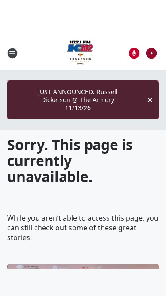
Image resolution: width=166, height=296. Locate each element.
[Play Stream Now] (151, 53)
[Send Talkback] (134, 53)
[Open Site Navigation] (12, 53)
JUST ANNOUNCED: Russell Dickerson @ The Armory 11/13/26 (78, 99)
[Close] (150, 100)
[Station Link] (80, 53)
